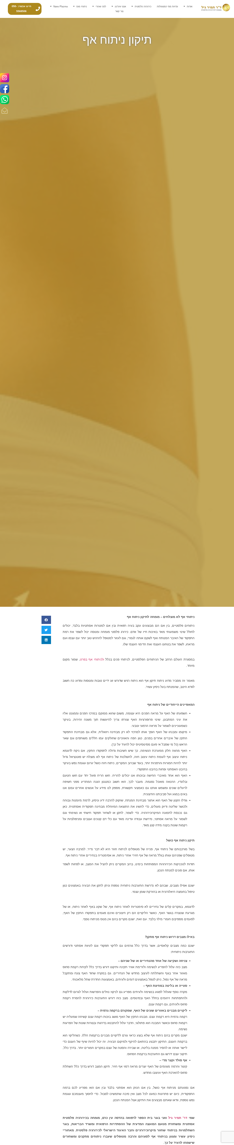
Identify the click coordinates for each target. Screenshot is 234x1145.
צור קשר (119, 11)
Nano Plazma (60, 6)
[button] (46, 620)
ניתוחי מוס (81, 6)
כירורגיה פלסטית (143, 6)
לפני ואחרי (101, 6)
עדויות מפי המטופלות (167, 6)
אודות (189, 6)
